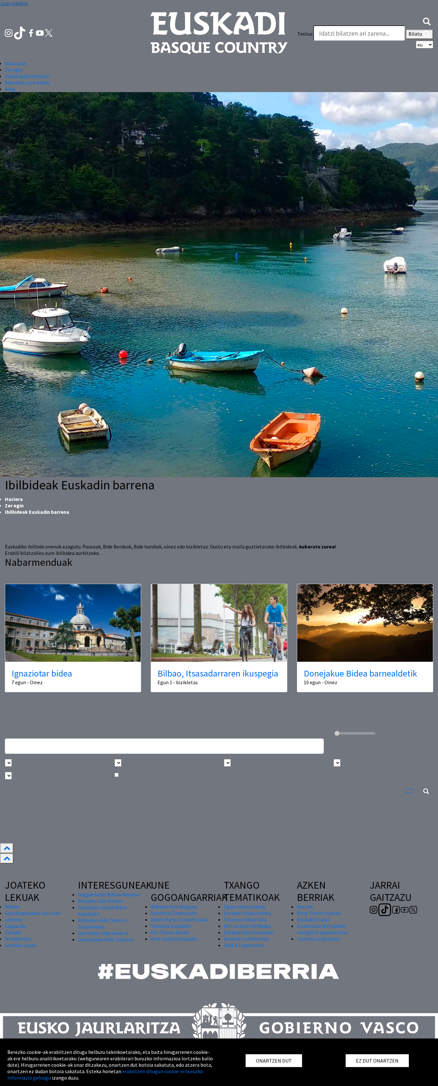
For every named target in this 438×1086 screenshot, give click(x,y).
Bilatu (416, 33)
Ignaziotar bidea (42, 673)
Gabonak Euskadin (171, 926)
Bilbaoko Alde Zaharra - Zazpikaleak (104, 923)
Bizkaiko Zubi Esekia (100, 901)
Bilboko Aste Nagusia (174, 906)
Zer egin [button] (14, 69)
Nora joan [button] (15, 63)
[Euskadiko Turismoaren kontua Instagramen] (9, 32)
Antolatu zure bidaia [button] (27, 82)
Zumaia (13, 932)
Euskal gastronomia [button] (27, 76)
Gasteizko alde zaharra (103, 933)
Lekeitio (14, 919)
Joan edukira (14, 3)
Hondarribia (18, 938)
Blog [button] (10, 89)
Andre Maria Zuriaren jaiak (179, 919)
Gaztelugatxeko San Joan (33, 913)
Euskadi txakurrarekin (247, 913)
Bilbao (12, 906)
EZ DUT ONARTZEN (377, 1060)
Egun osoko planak (244, 906)
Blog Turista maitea (319, 913)
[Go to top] (6, 848)
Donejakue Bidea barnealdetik (360, 673)
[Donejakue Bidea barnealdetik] (365, 623)
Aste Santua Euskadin (174, 938)
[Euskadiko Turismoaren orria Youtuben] (40, 32)
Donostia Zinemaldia (174, 913)
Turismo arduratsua (318, 938)
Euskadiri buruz (313, 919)
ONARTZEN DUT (274, 1060)
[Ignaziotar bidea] (73, 623)
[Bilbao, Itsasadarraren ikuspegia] (219, 623)
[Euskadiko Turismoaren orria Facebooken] (31, 32)
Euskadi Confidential (246, 938)
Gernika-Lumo (20, 945)
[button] (427, 21)
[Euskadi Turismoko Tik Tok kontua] (20, 32)
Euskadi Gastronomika (248, 932)
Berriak (305, 906)
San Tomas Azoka (170, 932)
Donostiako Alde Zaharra (105, 939)
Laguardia (15, 926)
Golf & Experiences (244, 945)
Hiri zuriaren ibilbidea (247, 926)
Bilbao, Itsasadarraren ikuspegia (217, 673)
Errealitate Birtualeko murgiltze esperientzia (322, 929)
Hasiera (14, 499)
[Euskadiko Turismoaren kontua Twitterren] (49, 32)
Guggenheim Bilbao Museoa (108, 894)
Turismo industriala (245, 919)
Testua (304, 33)
